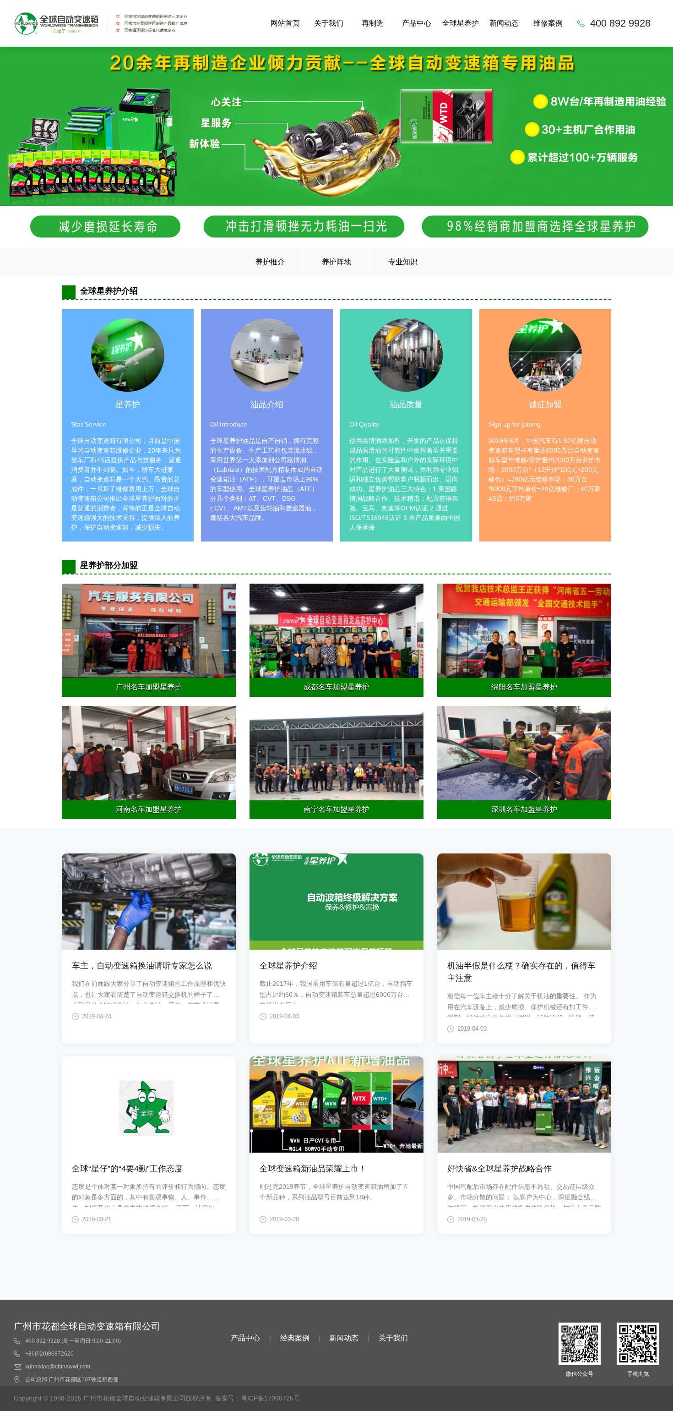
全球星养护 (460, 23)
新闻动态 (504, 23)
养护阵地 (336, 262)
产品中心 (416, 23)
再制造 (373, 23)
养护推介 (270, 262)
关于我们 (328, 23)
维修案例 (548, 23)
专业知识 (403, 262)
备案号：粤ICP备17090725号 (257, 1398)
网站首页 (285, 23)
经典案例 (294, 1338)
